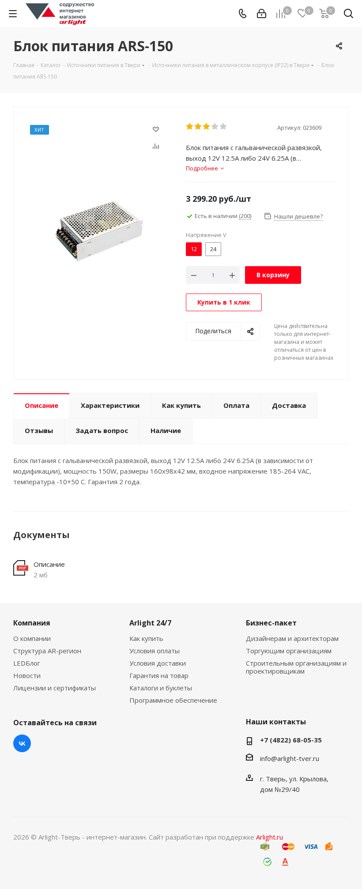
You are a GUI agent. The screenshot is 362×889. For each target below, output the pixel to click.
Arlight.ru (269, 836)
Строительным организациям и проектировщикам (296, 667)
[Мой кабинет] (261, 13)
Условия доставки (157, 663)
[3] (207, 126)
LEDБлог (26, 663)
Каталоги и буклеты (160, 687)
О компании (32, 638)
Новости (27, 675)
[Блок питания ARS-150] (97, 230)
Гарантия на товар (159, 675)
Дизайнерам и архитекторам (292, 638)
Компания (31, 623)
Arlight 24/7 (150, 623)
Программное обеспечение (173, 700)
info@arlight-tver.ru (289, 758)
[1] (190, 126)
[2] (198, 126)
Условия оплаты (154, 650)
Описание (49, 564)
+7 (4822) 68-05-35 (291, 739)
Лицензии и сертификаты (54, 687)
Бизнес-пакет (271, 623)
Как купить (146, 638)
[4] (215, 126)
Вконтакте (22, 743)
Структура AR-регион (47, 650)
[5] (223, 126)
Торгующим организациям (289, 650)
